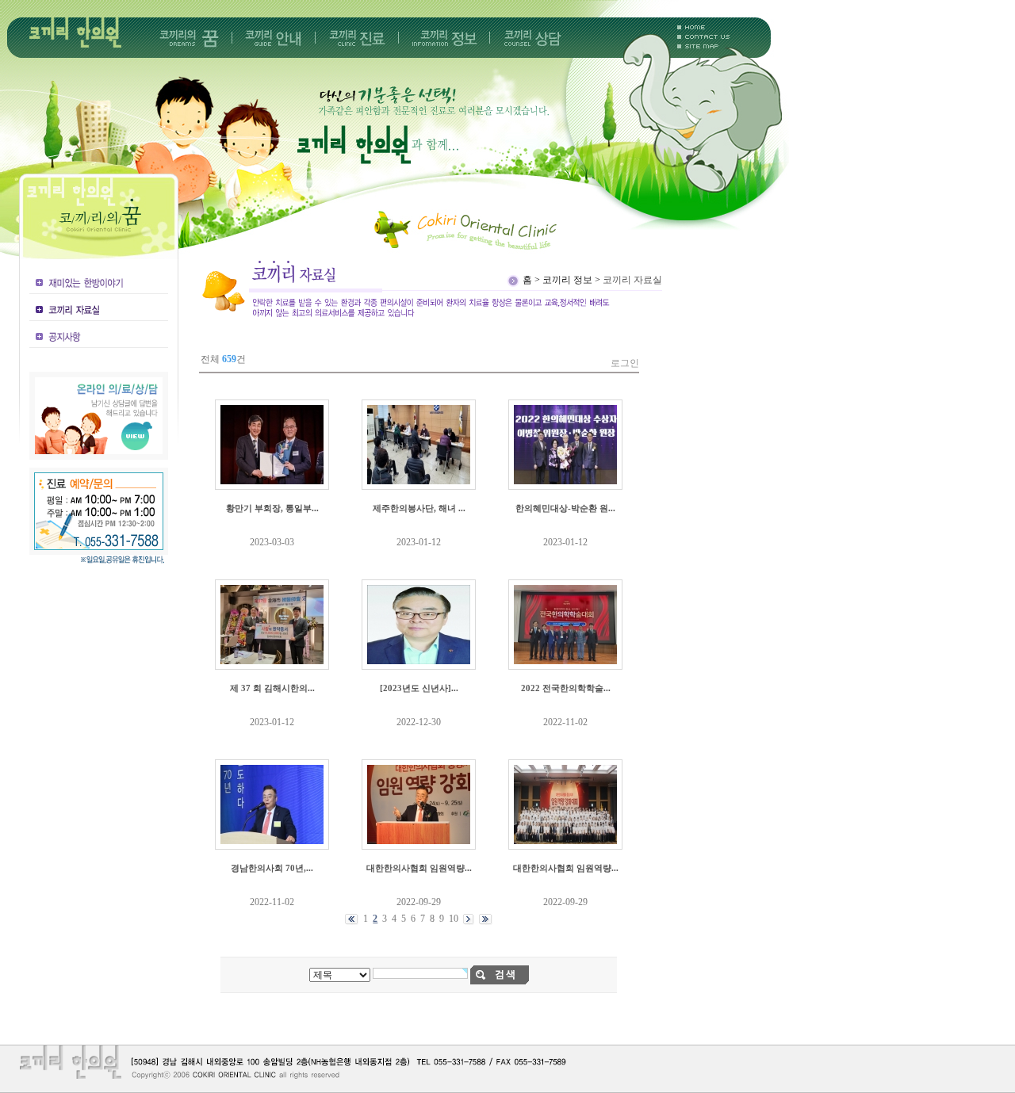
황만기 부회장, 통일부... (272, 508)
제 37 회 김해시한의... (272, 688)
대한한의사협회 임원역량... (419, 868)
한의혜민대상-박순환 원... (565, 508)
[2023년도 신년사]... (419, 688)
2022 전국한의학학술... (566, 688)
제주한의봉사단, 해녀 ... (419, 508)
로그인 (625, 363)
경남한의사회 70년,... (272, 868)
